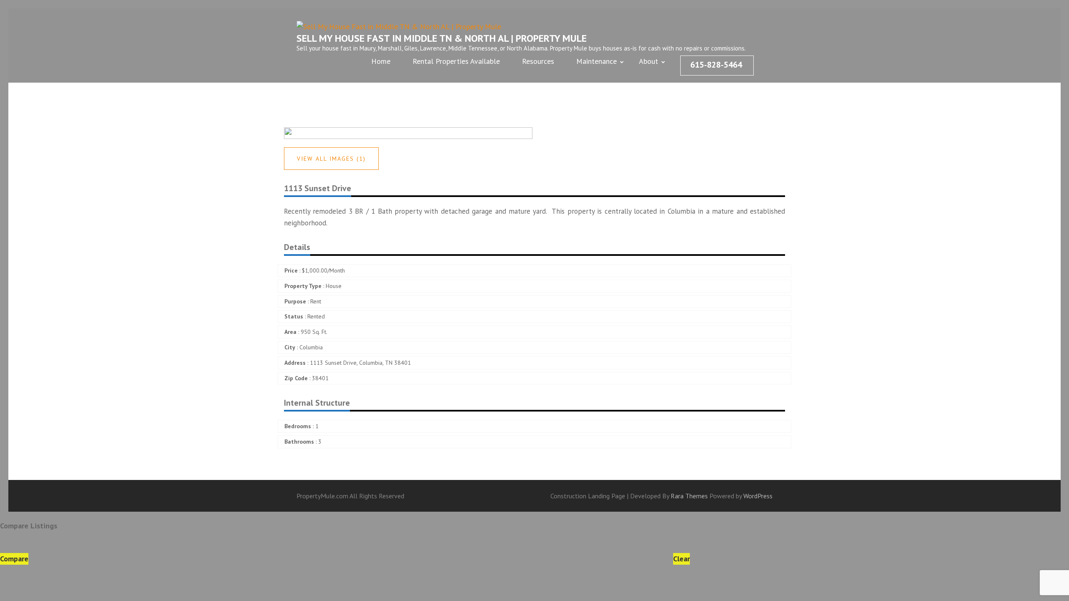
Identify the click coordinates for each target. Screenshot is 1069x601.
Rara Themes (690, 496)
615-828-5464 (716, 64)
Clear (681, 558)
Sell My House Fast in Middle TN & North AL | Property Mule (441, 38)
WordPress (758, 496)
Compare (14, 558)
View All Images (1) (331, 158)
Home (380, 61)
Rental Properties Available (456, 61)
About (648, 61)
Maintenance (596, 61)
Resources (538, 61)
